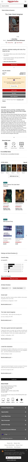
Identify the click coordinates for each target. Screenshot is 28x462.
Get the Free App (5, 424)
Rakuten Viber (17, 443)
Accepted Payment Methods (8, 429)
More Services (10, 447)
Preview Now (10, 42)
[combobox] (6, 288)
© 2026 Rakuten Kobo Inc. (7, 438)
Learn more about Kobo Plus (10, 61)
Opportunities (4, 412)
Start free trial (14, 64)
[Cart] (25, 1)
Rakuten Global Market (9, 445)
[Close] (26, 450)
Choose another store (11, 460)
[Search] (25, 5)
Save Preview (19, 42)
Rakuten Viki (9, 443)
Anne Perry (14, 38)
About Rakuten (17, 447)
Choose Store (14, 86)
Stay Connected (5, 420)
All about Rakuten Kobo (7, 407)
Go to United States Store (14, 457)
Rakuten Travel (19, 445)
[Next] (26, 200)
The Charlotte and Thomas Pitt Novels (16, 40)
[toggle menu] (2, 1)
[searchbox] (14, 5)
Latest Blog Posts (6, 416)
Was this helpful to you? (6, 304)
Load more (14, 379)
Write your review (14, 278)
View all (25, 162)
